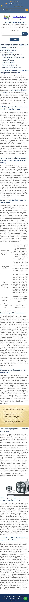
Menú (16, 39)
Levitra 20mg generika (7, 59)
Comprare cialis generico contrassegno (11, 54)
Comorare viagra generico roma (10, 64)
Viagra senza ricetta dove (8, 62)
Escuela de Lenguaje (14, 22)
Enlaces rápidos (6, 9)
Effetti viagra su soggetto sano (9, 65)
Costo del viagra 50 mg (8, 60)
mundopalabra (10, 52)
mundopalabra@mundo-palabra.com (15, 3)
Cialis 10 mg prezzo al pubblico (9, 55)
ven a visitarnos (18, 6)
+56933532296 (15, 1)
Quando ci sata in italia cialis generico (11, 67)
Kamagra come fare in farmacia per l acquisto (13, 57)
